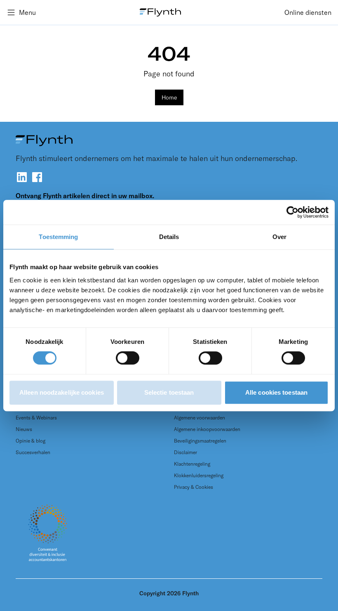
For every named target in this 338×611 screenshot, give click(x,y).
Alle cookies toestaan (276, 392)
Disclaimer (185, 452)
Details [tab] (169, 236)
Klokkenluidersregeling (198, 475)
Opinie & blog (30, 441)
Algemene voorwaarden (199, 417)
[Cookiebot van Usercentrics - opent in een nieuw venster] (292, 212)
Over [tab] (279, 236)
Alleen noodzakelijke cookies (61, 392)
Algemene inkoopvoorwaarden (207, 429)
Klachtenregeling (192, 464)
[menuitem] (307, 12)
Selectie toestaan (169, 392)
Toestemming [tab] (58, 236)
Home (169, 97)
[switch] (127, 358)
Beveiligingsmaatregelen (200, 441)
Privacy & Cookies (193, 487)
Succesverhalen (33, 452)
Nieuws (24, 429)
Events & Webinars (36, 417)
